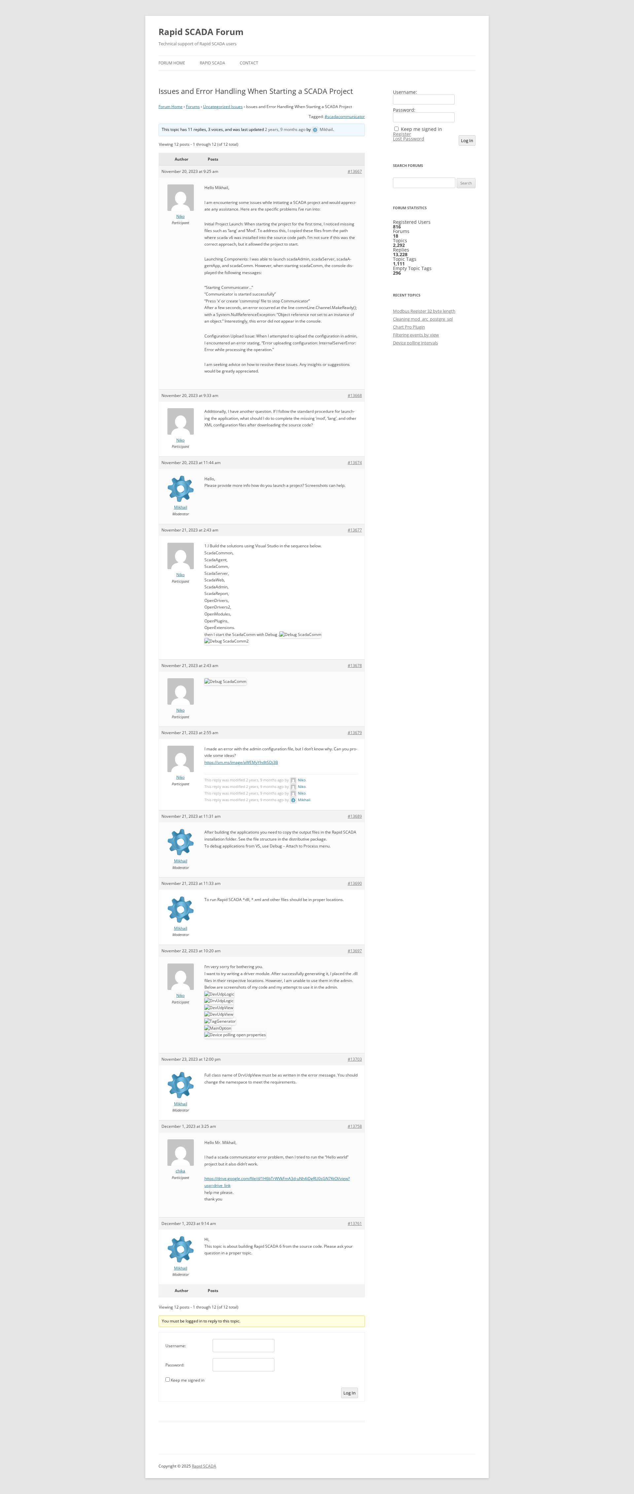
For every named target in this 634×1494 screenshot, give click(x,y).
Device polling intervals (415, 343)
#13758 (355, 1126)
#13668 (355, 395)
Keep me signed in (187, 1380)
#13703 (355, 1059)
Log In (349, 1393)
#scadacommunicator (345, 116)
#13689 (355, 816)
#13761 (355, 1223)
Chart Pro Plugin (409, 327)
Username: (175, 1346)
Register (402, 134)
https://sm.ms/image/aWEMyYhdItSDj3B (241, 762)
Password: (174, 1365)
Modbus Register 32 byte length (424, 311)
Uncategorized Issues (223, 106)
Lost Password (408, 139)
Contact (249, 63)
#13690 (355, 883)
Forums (193, 106)
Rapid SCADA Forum (201, 32)
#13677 (355, 530)
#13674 (355, 462)
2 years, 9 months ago (285, 129)
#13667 (355, 171)
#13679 (355, 732)
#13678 (355, 665)
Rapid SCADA (212, 63)
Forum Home (171, 63)
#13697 (355, 951)
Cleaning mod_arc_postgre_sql (423, 319)
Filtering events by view (416, 335)
